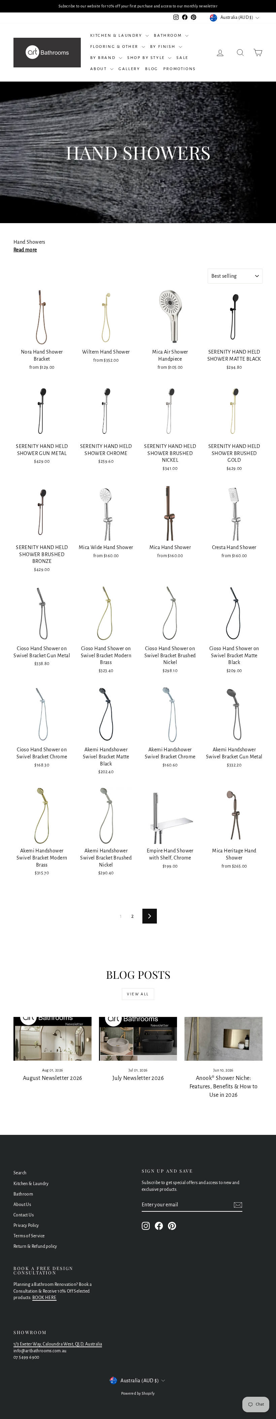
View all (138, 994)
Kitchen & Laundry (117, 35)
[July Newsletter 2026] (138, 1039)
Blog (151, 69)
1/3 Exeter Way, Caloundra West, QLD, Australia (57, 1344)
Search (19, 1173)
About (99, 69)
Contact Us (23, 1215)
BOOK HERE (44, 1297)
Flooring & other (115, 46)
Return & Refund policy (35, 1246)
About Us (22, 1204)
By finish (163, 46)
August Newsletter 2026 (52, 1078)
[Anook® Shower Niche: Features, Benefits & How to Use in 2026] (223, 1039)
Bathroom (168, 35)
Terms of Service (28, 1236)
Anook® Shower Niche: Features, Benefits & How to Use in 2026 (223, 1086)
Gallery (129, 69)
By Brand (103, 58)
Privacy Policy (26, 1225)
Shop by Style (146, 58)
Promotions (179, 69)
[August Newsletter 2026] (52, 1039)
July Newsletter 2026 (138, 1078)
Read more (25, 249)
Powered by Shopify (137, 1393)
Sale (182, 58)
